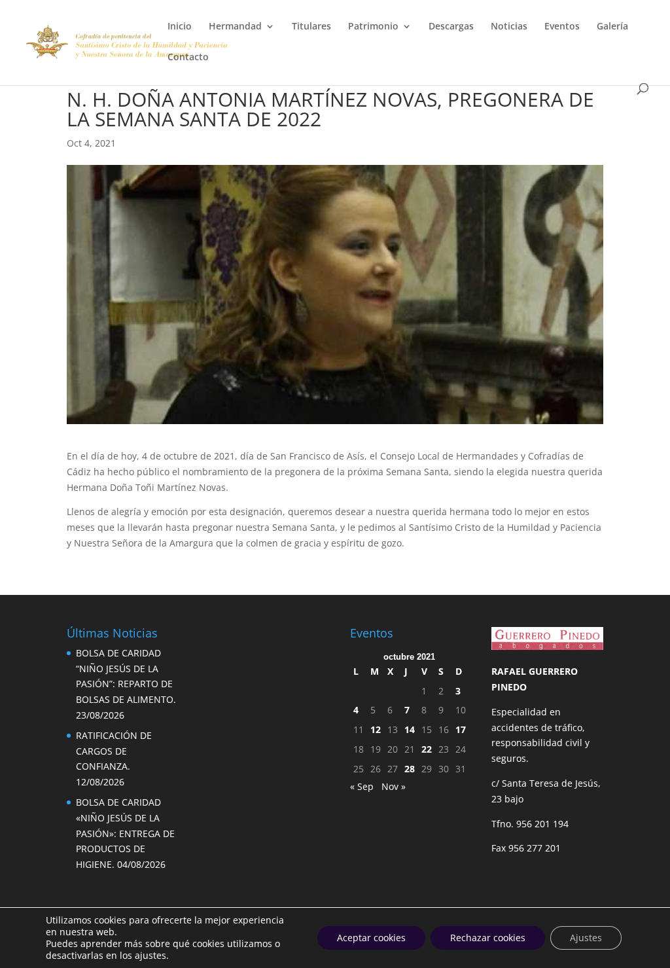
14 (409, 729)
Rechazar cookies (487, 937)
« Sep (362, 786)
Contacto (188, 57)
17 (460, 729)
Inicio (180, 27)
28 (409, 768)
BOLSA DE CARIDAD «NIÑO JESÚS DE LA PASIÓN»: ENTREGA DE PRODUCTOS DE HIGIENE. (125, 833)
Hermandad (235, 27)
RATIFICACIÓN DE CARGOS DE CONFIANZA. (114, 751)
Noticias (509, 27)
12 (375, 729)
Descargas (451, 27)
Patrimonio (373, 27)
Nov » (393, 786)
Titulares (311, 27)
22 (426, 749)
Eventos (562, 27)
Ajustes (586, 937)
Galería (612, 27)
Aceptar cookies (371, 937)
